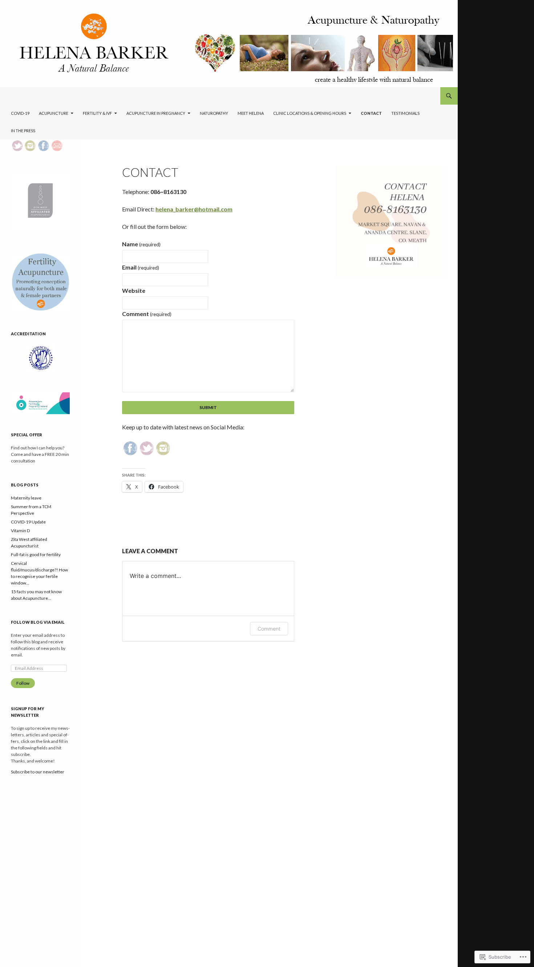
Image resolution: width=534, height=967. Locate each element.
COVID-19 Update (28, 522)
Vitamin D (20, 530)
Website (133, 290)
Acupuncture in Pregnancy (155, 113)
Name (141, 243)
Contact (371, 113)
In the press (23, 130)
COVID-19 (20, 113)
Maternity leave (26, 498)
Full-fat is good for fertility (36, 554)
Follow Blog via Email (38, 622)
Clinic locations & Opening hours (309, 113)
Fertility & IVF (97, 113)
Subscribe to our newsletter (37, 771)
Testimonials (405, 113)
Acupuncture (53, 113)
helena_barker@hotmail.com (193, 209)
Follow (22, 683)
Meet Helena (251, 113)
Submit (208, 407)
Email (140, 267)
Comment (146, 313)
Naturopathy (214, 113)
